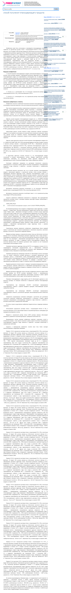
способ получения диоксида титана (54, 86)
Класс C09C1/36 (47, 67)
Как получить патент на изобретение (31, 2)
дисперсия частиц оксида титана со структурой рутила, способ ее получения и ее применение (55, 79)
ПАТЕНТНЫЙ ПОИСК (12, 5)
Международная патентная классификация (32, 5)
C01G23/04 (17, 32)
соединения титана (55, 67)
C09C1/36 (17, 33)
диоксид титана (51, 23)
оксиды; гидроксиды (56, 17)
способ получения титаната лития (54, 19)
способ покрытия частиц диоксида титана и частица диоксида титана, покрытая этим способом (54, 91)
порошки (49, 33)
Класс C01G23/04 (47, 17)
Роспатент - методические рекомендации (32, 4)
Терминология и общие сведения (30, 1)
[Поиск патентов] (13, 4)
